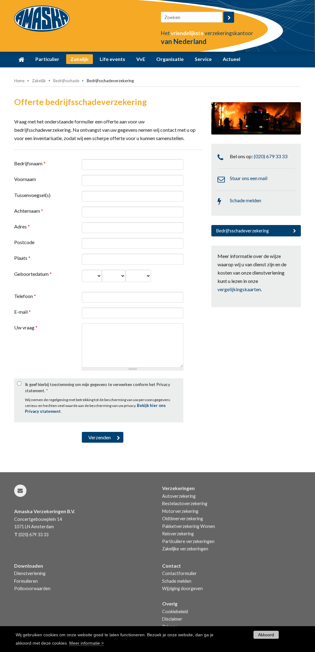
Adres (22, 226)
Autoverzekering (179, 496)
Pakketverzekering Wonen (188, 526)
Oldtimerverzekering (182, 518)
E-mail (22, 312)
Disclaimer (172, 619)
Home (19, 80)
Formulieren (26, 581)
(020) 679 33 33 (270, 156)
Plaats (22, 258)
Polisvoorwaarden (32, 588)
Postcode (24, 242)
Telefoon (25, 296)
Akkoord (266, 634)
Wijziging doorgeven (182, 588)
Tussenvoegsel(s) (32, 195)
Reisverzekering (178, 533)
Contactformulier (179, 573)
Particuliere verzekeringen (188, 541)
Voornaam (25, 179)
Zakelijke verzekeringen (185, 548)
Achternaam (28, 211)
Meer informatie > (86, 643)
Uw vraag (26, 327)
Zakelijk (39, 80)
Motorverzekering (180, 511)
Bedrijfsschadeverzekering (242, 230)
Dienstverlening (30, 573)
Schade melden (245, 200)
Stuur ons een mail (248, 178)
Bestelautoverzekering (184, 503)
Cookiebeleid (175, 611)
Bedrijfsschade (66, 80)
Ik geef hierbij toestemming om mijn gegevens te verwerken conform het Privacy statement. (97, 387)
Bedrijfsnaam (30, 163)
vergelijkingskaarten (239, 289)
